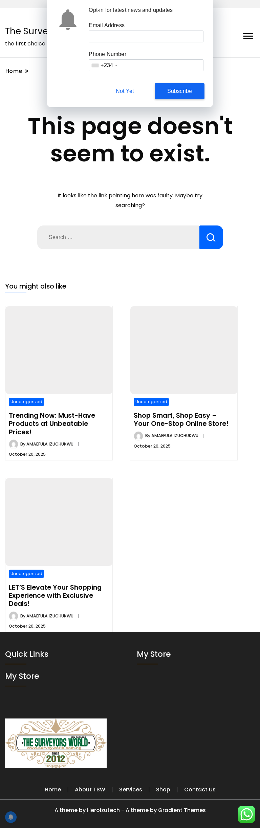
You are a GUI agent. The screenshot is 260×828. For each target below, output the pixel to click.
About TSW (90, 789)
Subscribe (179, 91)
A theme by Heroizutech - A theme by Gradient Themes (130, 810)
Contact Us (200, 789)
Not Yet (125, 91)
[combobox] (104, 65)
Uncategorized (26, 402)
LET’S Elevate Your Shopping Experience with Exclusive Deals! (55, 596)
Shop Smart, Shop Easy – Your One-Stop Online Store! (181, 419)
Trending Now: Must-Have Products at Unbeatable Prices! (52, 424)
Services (130, 789)
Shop (163, 789)
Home (53, 789)
